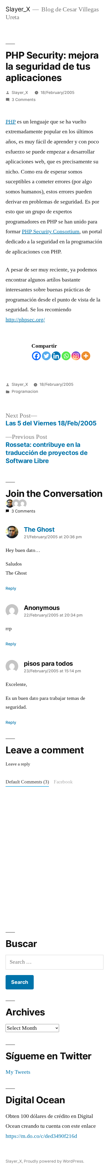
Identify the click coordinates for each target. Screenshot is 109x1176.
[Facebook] (36, 355)
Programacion (25, 391)
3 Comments (23, 99)
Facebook (63, 782)
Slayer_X (18, 9)
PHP (11, 121)
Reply (11, 588)
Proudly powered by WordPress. (54, 1161)
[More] (85, 355)
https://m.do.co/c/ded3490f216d (41, 1136)
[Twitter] (46, 355)
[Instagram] (75, 355)
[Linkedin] (56, 355)
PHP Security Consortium (50, 231)
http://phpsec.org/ (25, 319)
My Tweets (18, 1072)
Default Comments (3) (27, 782)
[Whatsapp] (66, 355)
